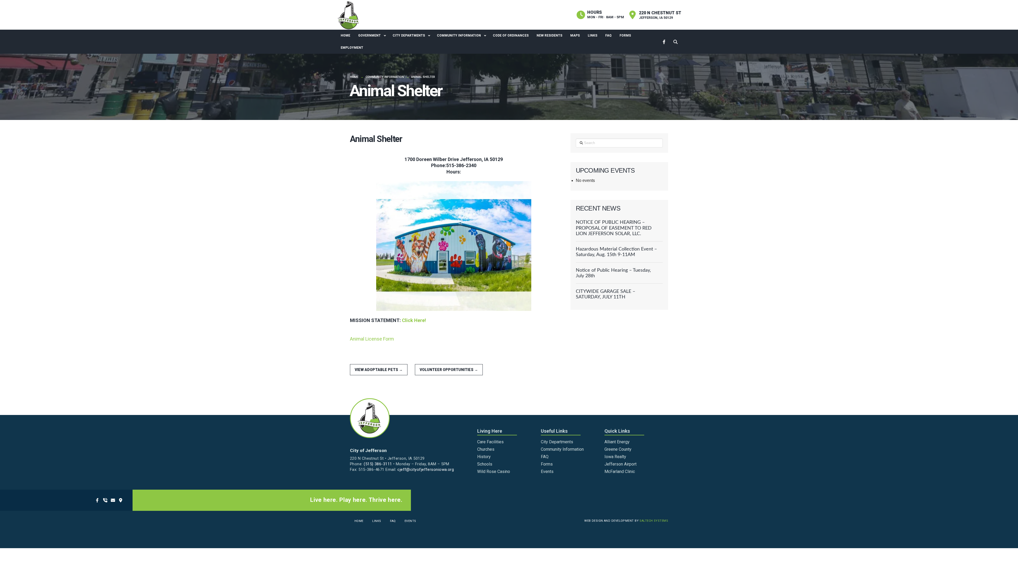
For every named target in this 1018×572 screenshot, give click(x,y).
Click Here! (414, 320)
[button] (675, 42)
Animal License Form (372, 339)
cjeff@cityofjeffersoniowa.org (425, 469)
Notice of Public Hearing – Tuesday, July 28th (613, 273)
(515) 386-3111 (378, 464)
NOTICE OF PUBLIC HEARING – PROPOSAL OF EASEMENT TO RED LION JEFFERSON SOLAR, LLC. (614, 228)
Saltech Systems (653, 520)
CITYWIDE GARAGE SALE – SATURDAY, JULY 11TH (605, 294)
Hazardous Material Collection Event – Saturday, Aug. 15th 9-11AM (616, 252)
